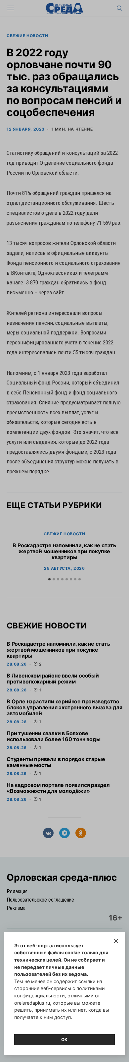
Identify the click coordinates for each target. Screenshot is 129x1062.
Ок (64, 1039)
